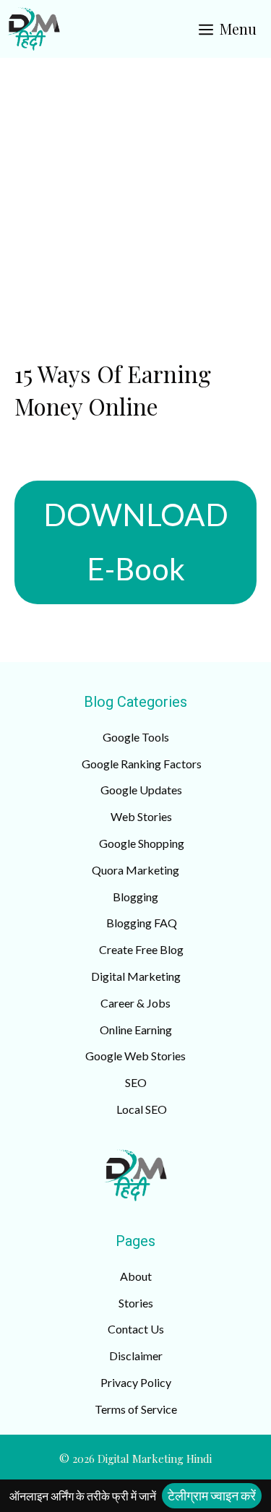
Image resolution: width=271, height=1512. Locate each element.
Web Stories (141, 816)
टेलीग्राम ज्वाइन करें (212, 1495)
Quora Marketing (135, 870)
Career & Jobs (135, 1003)
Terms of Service (136, 1409)
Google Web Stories (135, 1055)
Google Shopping (141, 843)
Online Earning (136, 1029)
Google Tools (136, 737)
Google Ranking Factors (142, 763)
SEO (136, 1082)
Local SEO (141, 1109)
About (136, 1276)
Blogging (135, 896)
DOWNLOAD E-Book (135, 542)
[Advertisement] (135, 200)
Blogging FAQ (141, 922)
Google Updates (141, 789)
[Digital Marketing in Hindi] (33, 29)
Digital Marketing (136, 976)
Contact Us (136, 1329)
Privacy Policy (135, 1382)
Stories (136, 1303)
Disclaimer (136, 1355)
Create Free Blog (141, 949)
